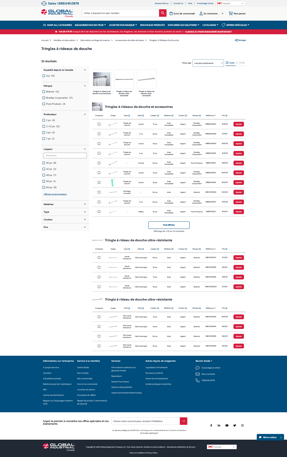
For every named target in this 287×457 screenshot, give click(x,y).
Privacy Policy (152, 452)
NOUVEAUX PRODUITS (152, 25)
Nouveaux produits (154, 373)
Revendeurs (116, 376)
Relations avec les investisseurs (57, 384)
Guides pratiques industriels (158, 384)
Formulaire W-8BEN (86, 395)
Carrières (47, 373)
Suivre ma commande (87, 384)
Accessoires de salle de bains (129, 40)
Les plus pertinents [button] (203, 63)
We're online (270, 437)
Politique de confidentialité (152, 430)
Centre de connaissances (156, 378)
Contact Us (178, 3)
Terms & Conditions (137, 452)
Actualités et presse (52, 378)
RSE (45, 389)
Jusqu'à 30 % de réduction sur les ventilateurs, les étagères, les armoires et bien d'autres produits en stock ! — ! (145, 32)
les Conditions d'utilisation (176, 430)
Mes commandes (84, 378)
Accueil (45, 40)
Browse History (161, 3)
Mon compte (82, 373)
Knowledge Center (205, 3)
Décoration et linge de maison (95, 40)
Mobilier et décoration (64, 40)
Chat (190, 3)
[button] (231, 3)
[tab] (230, 63)
